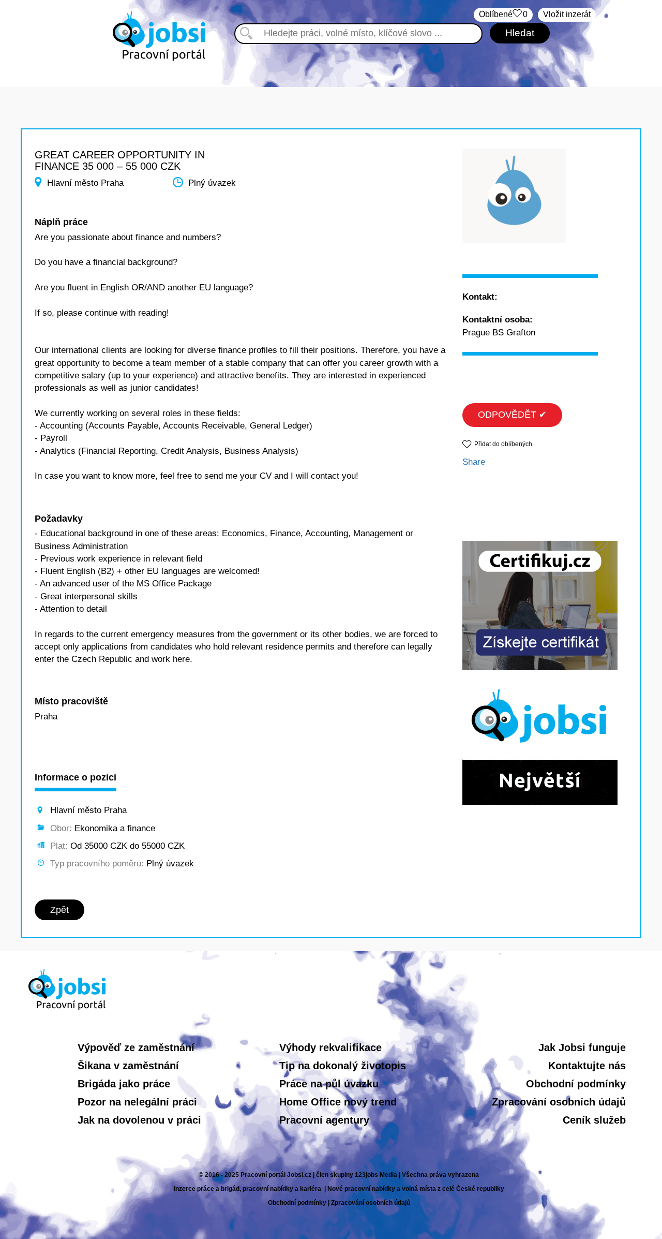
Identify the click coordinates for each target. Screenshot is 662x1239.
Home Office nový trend (338, 1102)
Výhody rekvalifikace (330, 1047)
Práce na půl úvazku (329, 1083)
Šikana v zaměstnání (128, 1065)
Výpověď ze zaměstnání (136, 1047)
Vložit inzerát (567, 14)
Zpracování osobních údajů (559, 1102)
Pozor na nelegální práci (137, 1102)
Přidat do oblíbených (503, 444)
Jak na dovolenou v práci (139, 1120)
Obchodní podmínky (576, 1083)
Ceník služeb (594, 1120)
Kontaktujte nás (587, 1065)
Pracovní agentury (324, 1120)
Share (473, 462)
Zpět (59, 910)
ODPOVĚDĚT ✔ (512, 414)
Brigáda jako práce (124, 1083)
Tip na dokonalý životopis (342, 1065)
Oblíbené (503, 14)
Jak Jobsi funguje (582, 1047)
